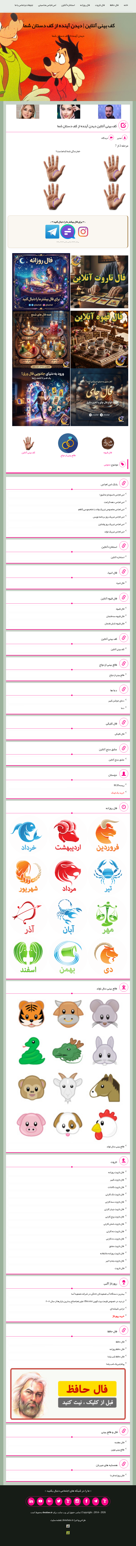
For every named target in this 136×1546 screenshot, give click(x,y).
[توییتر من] (58, 1501)
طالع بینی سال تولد (115, 1146)
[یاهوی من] (104, 1501)
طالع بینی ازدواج (116, 674)
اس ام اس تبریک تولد (114, 531)
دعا (122, 708)
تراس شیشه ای (117, 1308)
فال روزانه (85, 4)
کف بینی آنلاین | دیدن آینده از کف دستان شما (69, 25)
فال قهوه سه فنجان (115, 615)
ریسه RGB (119, 785)
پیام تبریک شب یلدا (115, 1363)
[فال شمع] (41, 340)
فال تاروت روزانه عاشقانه (112, 1253)
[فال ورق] (41, 398)
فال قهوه (120, 608)
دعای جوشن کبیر (116, 700)
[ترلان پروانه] (68, 112)
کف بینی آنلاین (117, 649)
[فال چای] (99, 398)
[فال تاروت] (99, 282)
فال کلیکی (119, 733)
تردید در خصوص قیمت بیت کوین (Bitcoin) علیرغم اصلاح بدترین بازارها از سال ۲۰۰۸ (85, 1301)
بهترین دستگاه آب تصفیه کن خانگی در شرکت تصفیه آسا (97, 1293)
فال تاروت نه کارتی (115, 1231)
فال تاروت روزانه (116, 1172)
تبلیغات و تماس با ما (24, 4)
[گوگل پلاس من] (49, 1501)
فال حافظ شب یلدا (115, 1356)
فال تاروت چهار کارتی (114, 1209)
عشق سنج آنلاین (116, 759)
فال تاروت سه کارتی (114, 1201)
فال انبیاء (120, 582)
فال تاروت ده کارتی (115, 1238)
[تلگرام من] (95, 1501)
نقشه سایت (55, 1520)
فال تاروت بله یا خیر (115, 1260)
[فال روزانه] (41, 282)
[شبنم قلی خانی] (27, 112)
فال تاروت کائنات (116, 1186)
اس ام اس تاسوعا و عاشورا (112, 494)
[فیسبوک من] (86, 1501)
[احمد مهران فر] (109, 112)
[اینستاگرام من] (77, 1501)
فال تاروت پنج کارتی (114, 1216)
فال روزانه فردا (117, 1475)
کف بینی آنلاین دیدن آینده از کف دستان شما (87, 125)
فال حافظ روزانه (117, 1349)
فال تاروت (100, 4)
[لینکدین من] (31, 1501)
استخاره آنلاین (68, 4)
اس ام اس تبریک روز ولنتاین (111, 524)
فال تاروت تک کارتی (115, 1194)
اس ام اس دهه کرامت (114, 501)
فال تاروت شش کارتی (114, 1223)
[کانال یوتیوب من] (40, 1501)
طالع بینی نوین (117, 1449)
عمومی (107, 464)
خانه (126, 4)
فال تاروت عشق (116, 1245)
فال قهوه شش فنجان (114, 623)
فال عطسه (119, 1442)
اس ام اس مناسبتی (47, 4)
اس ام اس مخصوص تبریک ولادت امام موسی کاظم (101, 509)
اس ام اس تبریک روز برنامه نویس (108, 516)
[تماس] (68, 1501)
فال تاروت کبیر (117, 1179)
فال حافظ (114, 4)
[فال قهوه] (99, 340)
